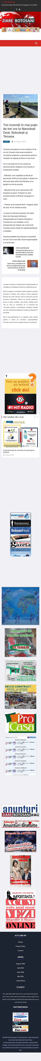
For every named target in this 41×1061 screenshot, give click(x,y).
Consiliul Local (5, 999)
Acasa (20, 942)
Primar (21, 994)
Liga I (24, 994)
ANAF (14, 994)
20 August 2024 (20, 142)
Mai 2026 (20, 976)
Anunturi (20, 1002)
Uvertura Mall (13, 996)
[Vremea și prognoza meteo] (32, 737)
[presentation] (34, 417)
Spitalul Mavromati (29, 999)
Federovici (29, 996)
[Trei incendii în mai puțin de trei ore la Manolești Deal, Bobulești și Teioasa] (20, 106)
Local (6, 141)
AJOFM (18, 999)
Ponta (37, 996)
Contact (20, 951)
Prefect (17, 994)
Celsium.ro (26, 774)
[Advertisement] (20, 68)
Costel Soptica (8, 994)
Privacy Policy (20, 946)
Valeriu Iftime (6, 996)
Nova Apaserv (34, 994)
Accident (28, 994)
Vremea (7, 737)
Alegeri (34, 996)
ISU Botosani (13, 999)
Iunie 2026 (20, 972)
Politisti (22, 999)
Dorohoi (25, 1002)
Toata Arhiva (20, 981)
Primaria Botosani (21, 996)
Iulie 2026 (20, 968)
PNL (4, 994)
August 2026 (20, 964)
